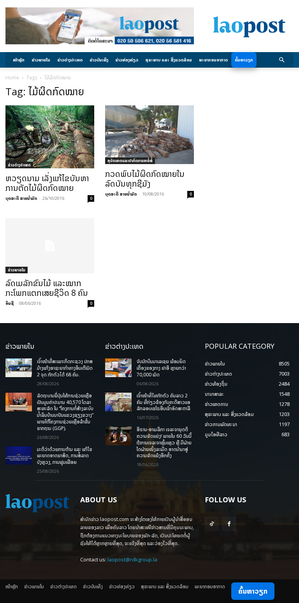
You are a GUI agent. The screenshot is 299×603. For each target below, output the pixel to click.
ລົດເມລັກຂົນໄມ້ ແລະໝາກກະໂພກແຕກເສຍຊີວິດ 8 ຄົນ (46, 288)
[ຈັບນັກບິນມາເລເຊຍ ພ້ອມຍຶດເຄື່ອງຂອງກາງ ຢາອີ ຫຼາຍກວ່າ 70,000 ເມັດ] (118, 367)
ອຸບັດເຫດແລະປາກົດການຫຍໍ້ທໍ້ (130, 160)
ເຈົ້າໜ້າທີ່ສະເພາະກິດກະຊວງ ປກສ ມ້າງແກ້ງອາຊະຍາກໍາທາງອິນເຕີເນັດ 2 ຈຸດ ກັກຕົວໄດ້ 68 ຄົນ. (65, 368)
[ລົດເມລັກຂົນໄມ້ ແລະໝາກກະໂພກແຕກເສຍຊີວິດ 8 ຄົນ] (49, 246)
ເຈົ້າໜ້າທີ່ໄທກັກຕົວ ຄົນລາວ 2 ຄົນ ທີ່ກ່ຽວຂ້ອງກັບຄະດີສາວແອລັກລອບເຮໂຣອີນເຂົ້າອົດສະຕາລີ (163, 402)
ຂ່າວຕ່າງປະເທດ (19, 165)
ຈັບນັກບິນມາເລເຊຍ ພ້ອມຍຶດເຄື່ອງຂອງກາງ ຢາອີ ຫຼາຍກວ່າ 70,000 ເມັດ (161, 368)
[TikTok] (211, 524)
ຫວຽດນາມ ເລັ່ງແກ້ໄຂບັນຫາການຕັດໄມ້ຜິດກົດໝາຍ (47, 183)
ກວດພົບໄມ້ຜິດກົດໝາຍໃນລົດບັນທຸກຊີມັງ (145, 178)
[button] (282, 60)
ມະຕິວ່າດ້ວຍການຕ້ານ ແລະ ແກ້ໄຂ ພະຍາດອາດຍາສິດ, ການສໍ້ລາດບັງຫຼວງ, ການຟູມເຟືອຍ (64, 456)
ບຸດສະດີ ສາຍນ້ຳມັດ (21, 198)
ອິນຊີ (9, 303)
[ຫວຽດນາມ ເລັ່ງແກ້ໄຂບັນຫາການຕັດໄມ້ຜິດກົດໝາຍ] (49, 136)
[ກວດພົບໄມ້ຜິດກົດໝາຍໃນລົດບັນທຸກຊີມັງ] (149, 134)
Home (12, 77)
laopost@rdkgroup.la (132, 559)
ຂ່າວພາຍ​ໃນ (16, 270)
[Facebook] (229, 524)
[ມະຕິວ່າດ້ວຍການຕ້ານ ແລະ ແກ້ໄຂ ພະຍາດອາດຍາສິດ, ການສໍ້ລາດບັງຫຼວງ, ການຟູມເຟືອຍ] (18, 455)
